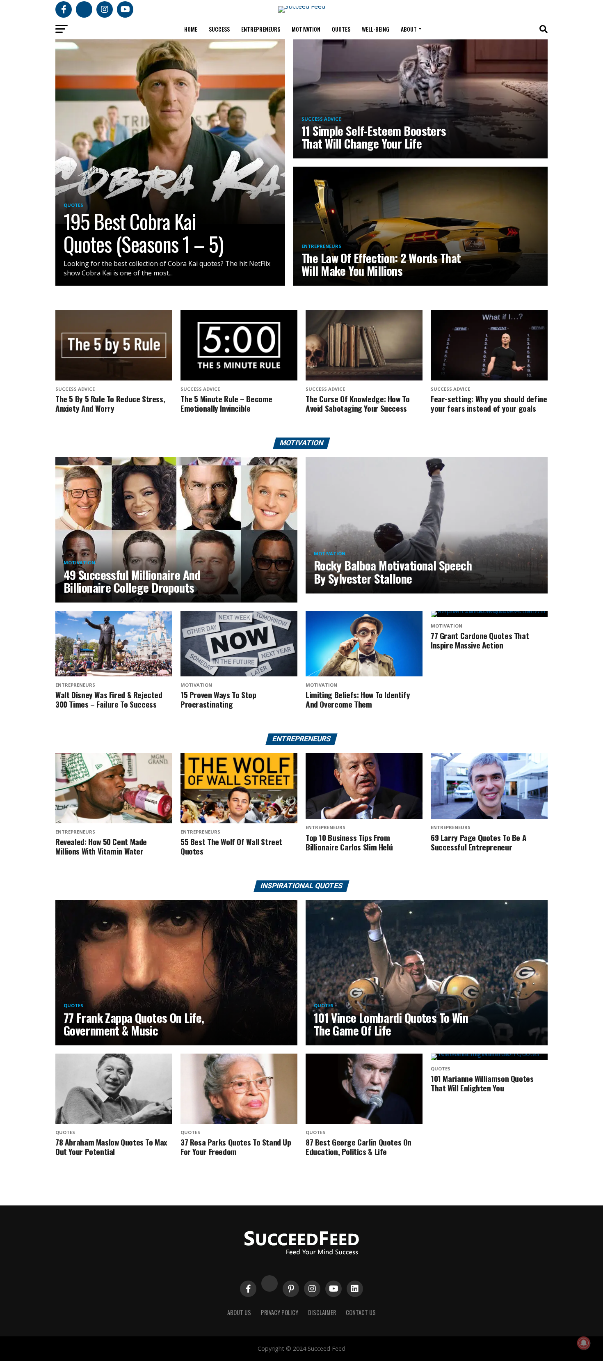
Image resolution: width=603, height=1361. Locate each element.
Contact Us (361, 1312)
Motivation (306, 29)
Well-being (375, 29)
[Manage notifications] (583, 1343)
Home (190, 29)
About (409, 29)
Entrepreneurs (260, 29)
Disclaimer (322, 1312)
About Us (239, 1312)
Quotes (341, 29)
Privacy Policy (279, 1312)
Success (219, 29)
